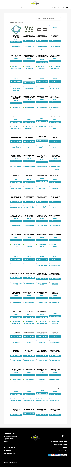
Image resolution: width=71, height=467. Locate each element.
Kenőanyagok (47, 7)
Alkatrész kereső (13, 7)
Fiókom (59, 7)
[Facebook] (63, 436)
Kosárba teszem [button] (16, 41)
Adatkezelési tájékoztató (9, 438)
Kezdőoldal (6, 7)
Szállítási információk (8, 443)
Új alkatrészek (20, 7)
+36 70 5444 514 (7, 450)
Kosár (63, 7)
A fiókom (6, 439)
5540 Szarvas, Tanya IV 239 (9, 453)
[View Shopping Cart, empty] (67, 7)
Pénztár (5, 441)
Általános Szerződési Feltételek (10, 436)
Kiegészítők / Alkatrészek (39, 7)
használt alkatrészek (29, 7)
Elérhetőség (54, 7)
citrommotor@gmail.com (9, 451)
